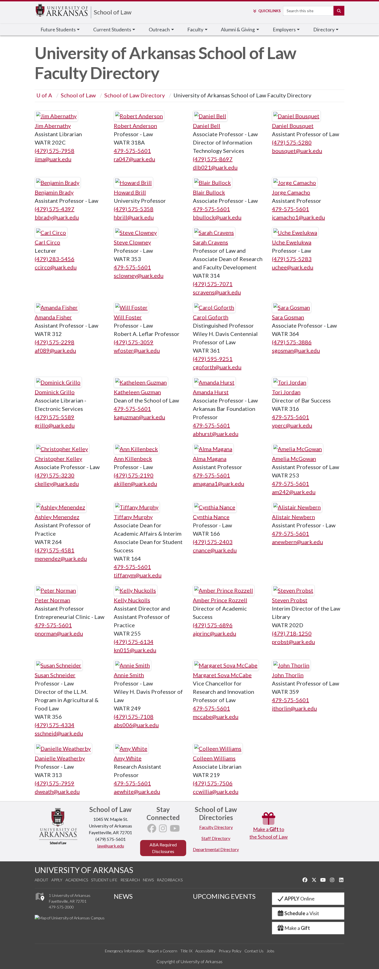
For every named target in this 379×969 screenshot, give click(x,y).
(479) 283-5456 (54, 258)
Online (299, 898)
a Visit (301, 913)
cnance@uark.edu (215, 550)
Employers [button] (284, 29)
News (148, 879)
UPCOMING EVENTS (224, 896)
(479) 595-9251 (213, 358)
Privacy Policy (230, 950)
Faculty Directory (216, 827)
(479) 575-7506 (213, 783)
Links (269, 11)
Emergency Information (124, 950)
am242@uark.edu (293, 492)
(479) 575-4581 (54, 550)
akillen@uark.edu (135, 483)
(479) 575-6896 (213, 625)
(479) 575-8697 (213, 159)
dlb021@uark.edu (215, 167)
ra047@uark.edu (134, 159)
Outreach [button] (159, 29)
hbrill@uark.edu (134, 217)
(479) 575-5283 (292, 258)
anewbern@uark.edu (297, 541)
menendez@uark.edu (61, 558)
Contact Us (254, 950)
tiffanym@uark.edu (137, 575)
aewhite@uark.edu (137, 791)
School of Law (113, 12)
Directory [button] (324, 29)
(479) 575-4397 (54, 209)
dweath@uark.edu (57, 791)
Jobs (270, 950)
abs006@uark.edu (136, 725)
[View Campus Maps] (39, 902)
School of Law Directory (134, 95)
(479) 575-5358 (133, 209)
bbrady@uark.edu (57, 217)
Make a (297, 928)
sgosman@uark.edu (296, 350)
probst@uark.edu (293, 641)
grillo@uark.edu (55, 425)
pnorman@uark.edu (59, 633)
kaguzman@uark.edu (139, 417)
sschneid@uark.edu (59, 733)
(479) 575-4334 (54, 725)
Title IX (186, 950)
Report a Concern (162, 950)
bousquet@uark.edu (297, 150)
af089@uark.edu (55, 350)
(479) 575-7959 (54, 783)
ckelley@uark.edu (57, 483)
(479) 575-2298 (54, 342)
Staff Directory (215, 838)
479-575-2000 (61, 907)
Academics (76, 879)
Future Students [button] (58, 29)
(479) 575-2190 (133, 475)
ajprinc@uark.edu (214, 633)
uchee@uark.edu (292, 267)
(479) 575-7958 (54, 150)
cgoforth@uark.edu (217, 367)
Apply (56, 879)
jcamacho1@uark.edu (298, 217)
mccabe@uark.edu (215, 716)
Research (130, 879)
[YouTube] (174, 830)
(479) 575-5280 (292, 142)
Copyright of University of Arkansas (189, 961)
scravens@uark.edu (217, 292)
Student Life (104, 879)
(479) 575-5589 (54, 417)
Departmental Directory (216, 849)
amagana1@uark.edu (218, 483)
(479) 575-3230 (54, 475)
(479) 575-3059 (133, 342)
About (41, 879)
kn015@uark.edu (135, 650)
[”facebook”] (151, 830)
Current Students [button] (112, 29)
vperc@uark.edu (292, 425)
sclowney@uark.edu (138, 275)
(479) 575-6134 (133, 641)
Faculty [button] (195, 29)
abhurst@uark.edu (215, 433)
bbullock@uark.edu (217, 217)
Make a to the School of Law (268, 833)
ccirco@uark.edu (56, 267)
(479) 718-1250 (292, 633)
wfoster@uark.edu (137, 350)
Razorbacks (170, 879)
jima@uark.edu (53, 159)
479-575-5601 (132, 150)
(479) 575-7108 (133, 716)
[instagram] (162, 830)
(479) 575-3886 (292, 342)
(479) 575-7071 (213, 283)
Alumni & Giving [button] (238, 29)
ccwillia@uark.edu (215, 791)
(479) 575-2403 (213, 541)
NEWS (123, 896)
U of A (44, 95)
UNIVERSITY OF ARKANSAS (84, 870)
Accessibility (205, 950)
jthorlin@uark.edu (294, 708)
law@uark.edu (110, 845)
